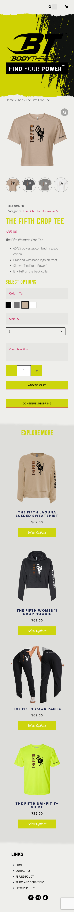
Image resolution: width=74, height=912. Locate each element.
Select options (37, 532)
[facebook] (31, 897)
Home (10, 100)
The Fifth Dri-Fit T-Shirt (37, 805)
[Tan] (25, 305)
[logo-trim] (37, 33)
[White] (33, 305)
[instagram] (38, 897)
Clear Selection (18, 349)
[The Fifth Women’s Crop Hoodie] (37, 576)
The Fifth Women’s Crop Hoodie (37, 612)
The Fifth (28, 211)
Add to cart (37, 385)
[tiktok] (45, 897)
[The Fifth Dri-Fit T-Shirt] (37, 769)
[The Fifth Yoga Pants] (37, 674)
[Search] (50, 7)
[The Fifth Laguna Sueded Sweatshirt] (37, 478)
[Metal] (17, 305)
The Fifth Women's (46, 211)
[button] (64, 112)
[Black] (9, 305)
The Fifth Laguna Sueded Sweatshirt (37, 514)
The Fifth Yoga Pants (37, 708)
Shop (20, 100)
